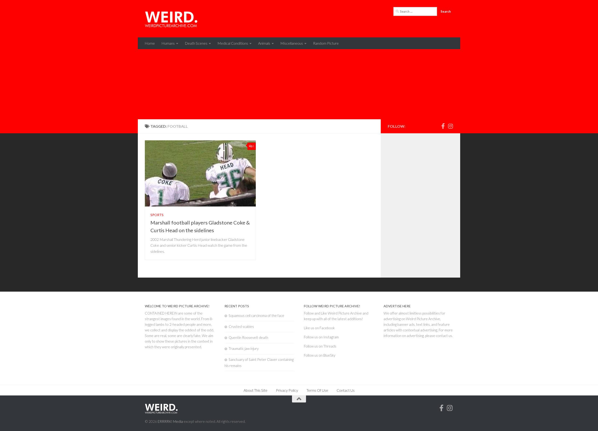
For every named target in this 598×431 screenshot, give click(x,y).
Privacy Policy (287, 390)
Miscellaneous (291, 43)
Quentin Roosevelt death (248, 337)
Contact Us (346, 390)
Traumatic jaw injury (244, 348)
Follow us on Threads (320, 346)
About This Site (255, 390)
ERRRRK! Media (170, 421)
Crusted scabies (241, 326)
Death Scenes (196, 43)
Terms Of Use (317, 390)
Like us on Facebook (319, 328)
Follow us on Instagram (321, 337)
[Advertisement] (299, 84)
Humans (168, 43)
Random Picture (326, 43)
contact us (444, 335)
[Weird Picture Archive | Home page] (171, 18)
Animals (264, 43)
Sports (157, 215)
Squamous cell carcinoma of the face (256, 315)
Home (150, 43)
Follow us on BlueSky (319, 355)
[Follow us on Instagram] (450, 126)
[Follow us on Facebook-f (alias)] (443, 126)
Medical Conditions (232, 43)
